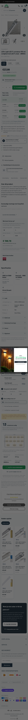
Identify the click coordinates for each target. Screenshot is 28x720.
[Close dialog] (26, 348)
